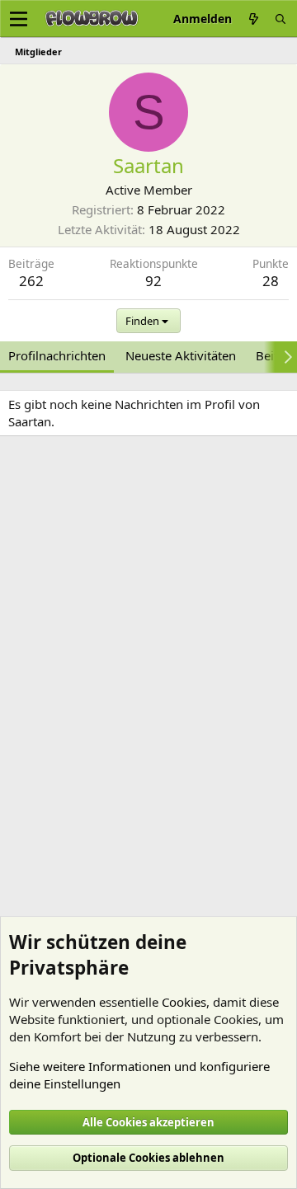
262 (31, 280)
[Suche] (280, 18)
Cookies (184, 1002)
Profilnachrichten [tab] (57, 355)
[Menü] (18, 18)
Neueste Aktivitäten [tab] (180, 355)
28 (270, 280)
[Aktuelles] (253, 18)
